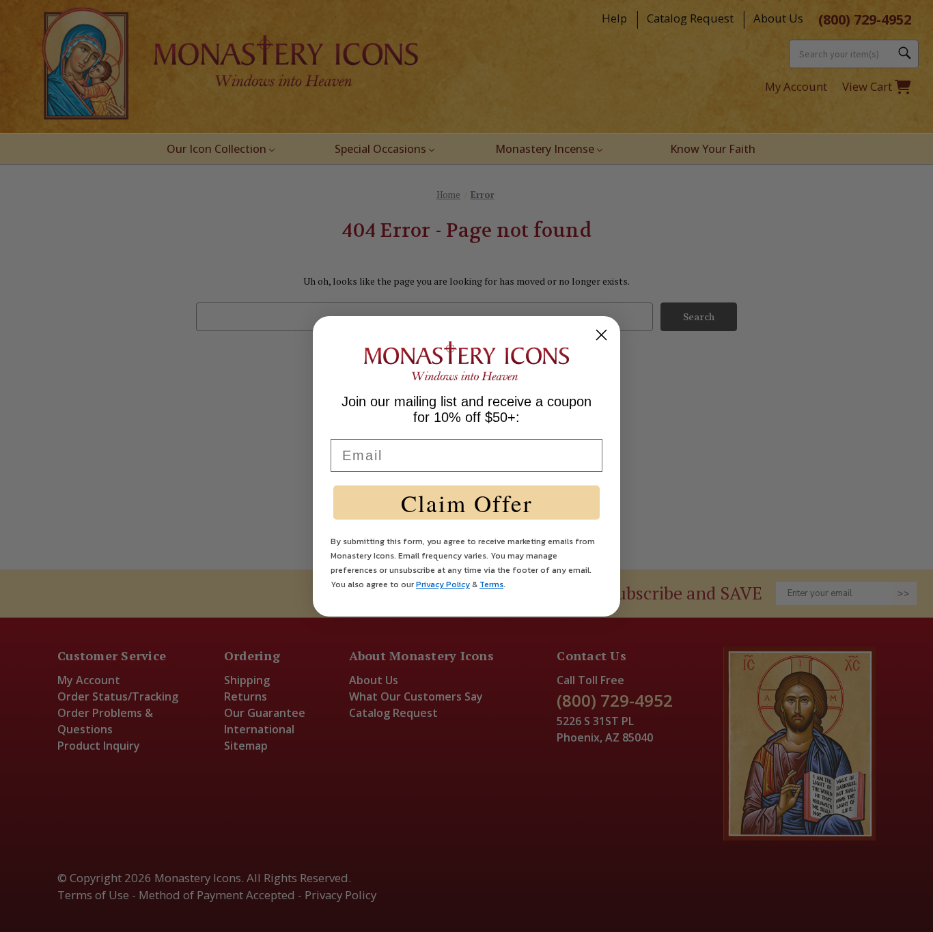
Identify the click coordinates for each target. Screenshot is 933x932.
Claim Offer (467, 503)
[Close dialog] (601, 335)
